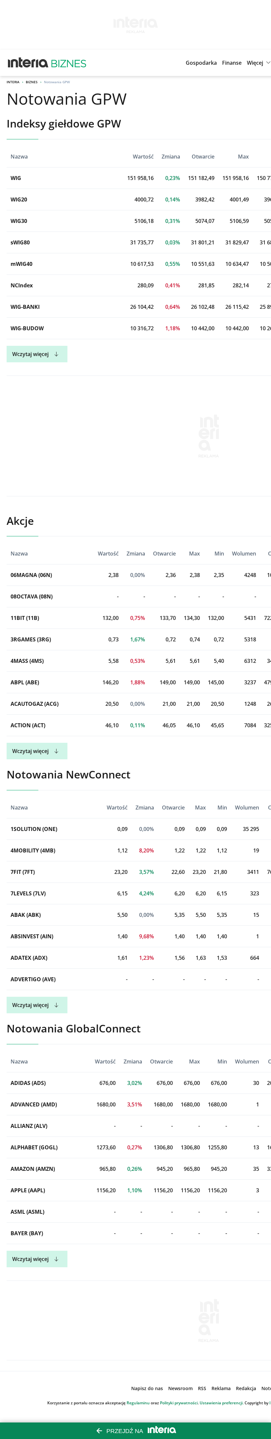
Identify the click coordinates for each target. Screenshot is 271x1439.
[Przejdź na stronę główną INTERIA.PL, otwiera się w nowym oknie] (28, 62)
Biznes (32, 82)
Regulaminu (138, 1403)
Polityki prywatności (179, 1403)
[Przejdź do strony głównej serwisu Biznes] (68, 62)
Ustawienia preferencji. (222, 1402)
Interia (13, 82)
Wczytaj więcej (30, 354)
